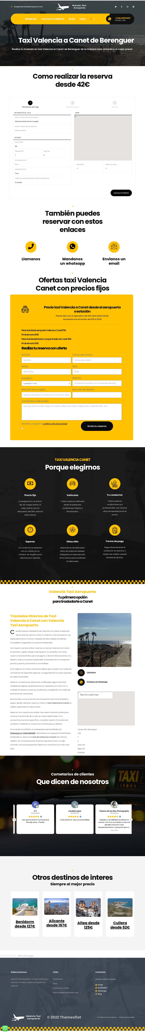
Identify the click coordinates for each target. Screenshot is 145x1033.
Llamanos (91, 672)
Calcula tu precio (121, 193)
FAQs (83, 19)
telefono (76, 378)
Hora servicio (20, 169)
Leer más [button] (111, 830)
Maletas (47, 151)
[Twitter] (116, 7)
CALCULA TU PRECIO (52, 19)
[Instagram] (127, 7)
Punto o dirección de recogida (26, 117)
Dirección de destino (83, 389)
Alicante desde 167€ (56, 923)
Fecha (25, 366)
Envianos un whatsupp (97, 682)
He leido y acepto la (44, 423)
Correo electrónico (82, 354)
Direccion (19, 142)
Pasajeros (19, 151)
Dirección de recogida (33, 389)
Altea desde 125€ (88, 925)
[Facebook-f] (121, 7)
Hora (74, 366)
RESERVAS (31, 19)
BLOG (72, 19)
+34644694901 (122, 18)
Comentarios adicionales (35, 401)
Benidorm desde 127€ (25, 924)
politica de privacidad (55, 423)
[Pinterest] (133, 7)
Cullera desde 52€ (120, 925)
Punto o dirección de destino (26, 126)
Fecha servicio (20, 160)
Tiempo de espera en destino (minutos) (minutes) (32, 178)
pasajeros (27, 378)
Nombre (26, 354)
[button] (130, 819)
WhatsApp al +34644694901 (22, 733)
